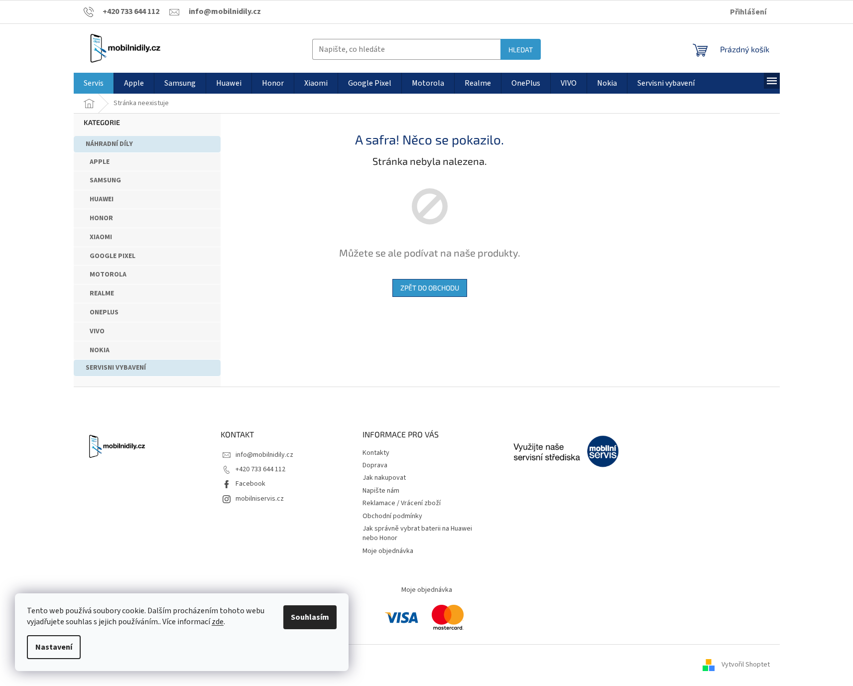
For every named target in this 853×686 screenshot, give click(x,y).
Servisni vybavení (116, 368)
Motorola (108, 274)
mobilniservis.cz (260, 499)
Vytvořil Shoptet (746, 665)
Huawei (102, 199)
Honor (101, 218)
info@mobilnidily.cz (264, 455)
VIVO (97, 331)
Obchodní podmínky (392, 516)
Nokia (100, 350)
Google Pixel (112, 256)
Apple (100, 162)
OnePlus (104, 312)
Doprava (375, 465)
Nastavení (53, 647)
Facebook (250, 484)
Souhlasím (310, 617)
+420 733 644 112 (260, 469)
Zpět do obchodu (429, 287)
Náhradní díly (109, 144)
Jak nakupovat (384, 478)
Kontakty (376, 453)
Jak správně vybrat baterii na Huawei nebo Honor (417, 533)
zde (218, 621)
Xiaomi (101, 237)
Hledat (520, 49)
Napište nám (381, 491)
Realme (102, 293)
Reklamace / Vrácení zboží (402, 503)
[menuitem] (94, 83)
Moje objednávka (388, 551)
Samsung (105, 180)
